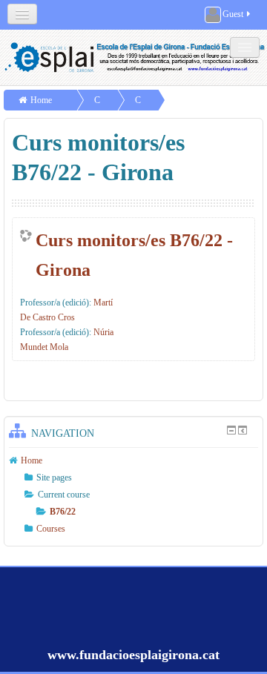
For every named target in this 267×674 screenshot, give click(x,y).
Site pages (54, 477)
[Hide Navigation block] (231, 430)
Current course (64, 494)
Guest (232, 14)
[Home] (135, 57)
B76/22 (63, 511)
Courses (50, 528)
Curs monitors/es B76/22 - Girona (134, 255)
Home (41, 100)
